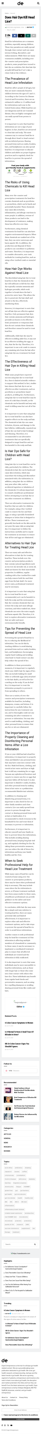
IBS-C (17, 1202)
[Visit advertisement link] (20, 169)
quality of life (9, 1224)
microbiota (8, 1221)
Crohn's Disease (10, 1179)
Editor (29, 27)
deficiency (22, 1179)
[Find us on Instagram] (5, 1425)
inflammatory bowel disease (14, 1209)
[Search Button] (38, 3)
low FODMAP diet (11, 1217)
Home (7, 13)
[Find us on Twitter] (8, 1425)
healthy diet (29, 1198)
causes (16, 1171)
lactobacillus (29, 1213)
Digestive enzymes (19, 1183)
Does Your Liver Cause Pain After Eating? (18, 1280)
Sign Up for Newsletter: (10, 1405)
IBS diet (24, 1202)
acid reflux (8, 1168)
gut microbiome (20, 1194)
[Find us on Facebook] (2, 1425)
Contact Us (13, 1397)
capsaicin (8, 1171)
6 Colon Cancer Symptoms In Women (19, 1023)
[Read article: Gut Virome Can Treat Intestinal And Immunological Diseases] (8, 1108)
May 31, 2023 (11, 30)
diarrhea (8, 1183)
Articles (7, 1134)
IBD (6, 1202)
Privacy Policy (23, 1397)
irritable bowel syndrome (13, 1213)
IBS (11, 1202)
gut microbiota (10, 1198)
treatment (16, 1232)
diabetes (32, 1179)
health (20, 1198)
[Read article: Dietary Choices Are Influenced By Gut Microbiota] (8, 1116)
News (6, 1143)
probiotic (18, 1221)
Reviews (7, 1151)
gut (16, 1190)
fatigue (18, 1186)
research (20, 1224)
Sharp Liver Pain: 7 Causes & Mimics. (16, 1277)
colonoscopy (9, 1175)
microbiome (23, 1217)
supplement (26, 1228)
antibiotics (18, 1168)
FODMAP (27, 1186)
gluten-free (9, 1190)
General (12, 13)
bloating (28, 1168)
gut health (8, 1194)
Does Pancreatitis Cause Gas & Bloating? (18, 1273)
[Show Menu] (3, 3)
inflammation (9, 1205)
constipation (21, 1175)
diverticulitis (9, 1186)
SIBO (27, 1224)
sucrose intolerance (12, 1228)
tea (34, 1228)
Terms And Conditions (9, 1400)
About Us (5, 1397)
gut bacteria (24, 1190)
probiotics (27, 1221)
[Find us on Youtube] (11, 1425)
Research (8, 1147)
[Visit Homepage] (20, 3)
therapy (7, 1232)
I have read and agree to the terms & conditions (21, 1415)
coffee (24, 1171)
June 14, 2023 (9, 1025)
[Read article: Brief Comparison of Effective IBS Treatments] (8, 1099)
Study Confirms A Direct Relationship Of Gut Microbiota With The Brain (24, 1090)
